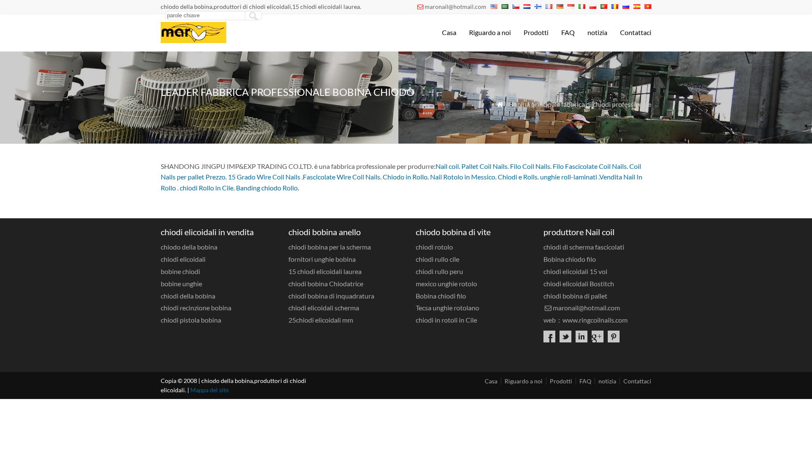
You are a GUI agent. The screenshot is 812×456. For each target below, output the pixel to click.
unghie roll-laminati (568, 177)
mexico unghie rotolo (446, 284)
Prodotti (536, 32)
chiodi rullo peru (439, 271)
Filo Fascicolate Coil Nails (590, 166)
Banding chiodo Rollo (267, 188)
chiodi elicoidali (183, 259)
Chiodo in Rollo (405, 177)
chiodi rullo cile (437, 259)
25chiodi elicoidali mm (320, 320)
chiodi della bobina (188, 296)
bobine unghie (181, 284)
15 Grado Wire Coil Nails (264, 177)
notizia (597, 32)
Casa (449, 32)
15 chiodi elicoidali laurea (325, 271)
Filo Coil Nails (530, 166)
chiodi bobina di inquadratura (331, 296)
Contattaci (635, 32)
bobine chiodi (180, 271)
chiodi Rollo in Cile (206, 188)
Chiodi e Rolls (518, 177)
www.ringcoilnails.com (595, 320)
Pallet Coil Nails (484, 166)
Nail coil (447, 166)
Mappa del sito (209, 390)
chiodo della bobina (189, 247)
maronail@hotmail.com (455, 6)
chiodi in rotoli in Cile (446, 320)
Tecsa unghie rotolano (447, 308)
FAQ (568, 32)
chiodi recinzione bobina (196, 308)
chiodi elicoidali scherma (323, 308)
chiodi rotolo (434, 247)
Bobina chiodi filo (441, 296)
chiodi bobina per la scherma (329, 247)
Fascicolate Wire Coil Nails (341, 177)
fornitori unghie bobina (322, 259)
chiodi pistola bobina (191, 320)
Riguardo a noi (490, 32)
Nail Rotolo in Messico (462, 177)
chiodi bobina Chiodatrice (325, 284)
